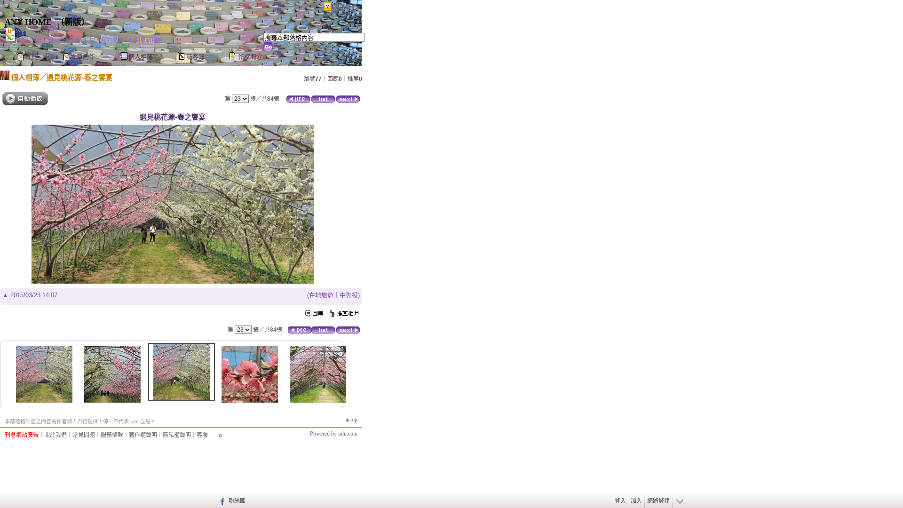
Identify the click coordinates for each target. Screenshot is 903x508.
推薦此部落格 (65, 40)
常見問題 (83, 435)
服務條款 (112, 435)
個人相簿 (140, 56)
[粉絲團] (221, 501)
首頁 (31, 56)
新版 (72, 22)
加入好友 (30, 40)
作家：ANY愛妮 (39, 32)
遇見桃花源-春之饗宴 (79, 77)
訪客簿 (195, 56)
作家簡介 (250, 56)
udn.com (347, 433)
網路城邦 (345, 6)
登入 (620, 501)
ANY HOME (28, 22)
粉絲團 (237, 501)
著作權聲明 (143, 435)
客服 (202, 435)
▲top (351, 419)
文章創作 (83, 56)
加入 (636, 501)
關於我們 (55, 435)
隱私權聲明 (177, 435)
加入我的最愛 (106, 40)
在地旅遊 (321, 295)
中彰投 (349, 295)
